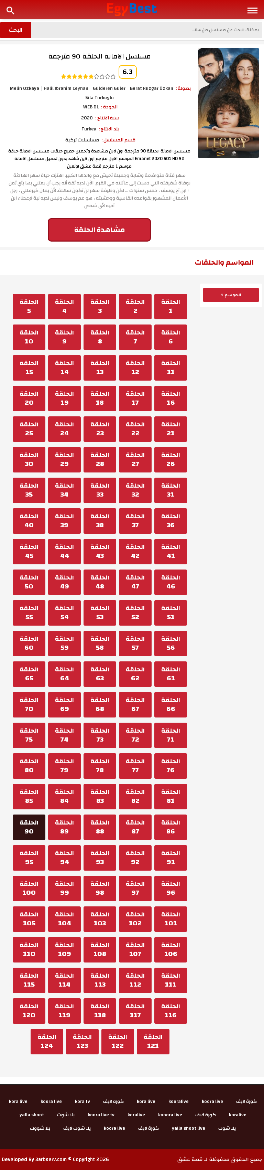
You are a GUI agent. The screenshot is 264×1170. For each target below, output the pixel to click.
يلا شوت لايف (77, 1128)
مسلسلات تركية (82, 140)
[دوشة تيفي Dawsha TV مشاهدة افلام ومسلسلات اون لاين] (132, 9)
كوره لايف (113, 1101)
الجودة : (109, 107)
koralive (237, 1114)
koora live (212, 1101)
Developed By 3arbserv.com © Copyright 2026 (55, 1159)
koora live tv (101, 1114)
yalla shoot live (188, 1128)
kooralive (178, 1101)
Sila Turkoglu (99, 97)
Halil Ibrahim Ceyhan (66, 88)
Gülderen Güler (109, 88)
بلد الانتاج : (109, 129)
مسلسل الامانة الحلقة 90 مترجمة (99, 56)
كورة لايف (246, 1101)
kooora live (170, 1114)
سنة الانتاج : (107, 118)
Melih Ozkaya (24, 88)
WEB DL (91, 107)
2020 (87, 118)
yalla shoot (32, 1114)
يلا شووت (40, 1128)
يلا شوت (66, 1114)
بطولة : (183, 88)
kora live (146, 1101)
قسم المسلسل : (118, 140)
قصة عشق (190, 1159)
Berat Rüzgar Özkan (151, 88)
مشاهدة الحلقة (99, 229)
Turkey (88, 129)
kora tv (82, 1101)
